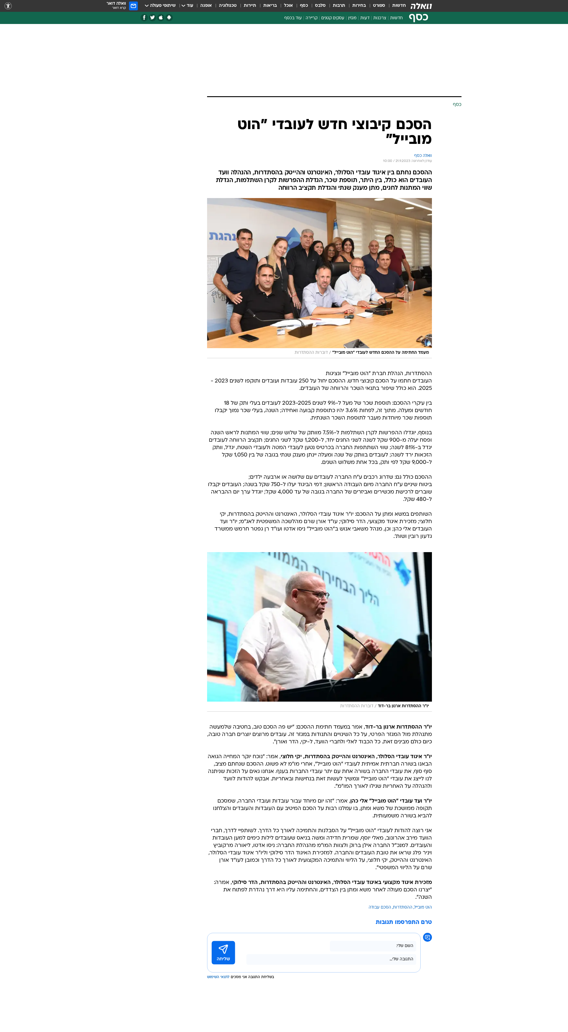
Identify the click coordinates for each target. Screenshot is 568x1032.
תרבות (339, 6)
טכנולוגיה (228, 6)
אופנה (206, 6)
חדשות (399, 6)
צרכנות (379, 18)
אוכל (288, 6)
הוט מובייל (423, 907)
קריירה (311, 18)
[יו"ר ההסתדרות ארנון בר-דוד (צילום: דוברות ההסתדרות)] (319, 632)
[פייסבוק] (144, 17)
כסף (304, 6)
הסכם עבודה (380, 907)
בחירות (359, 6)
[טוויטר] (152, 17)
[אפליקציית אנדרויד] (169, 17)
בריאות (270, 6)
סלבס (320, 6)
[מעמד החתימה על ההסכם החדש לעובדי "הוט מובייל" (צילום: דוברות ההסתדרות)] (319, 278)
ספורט (379, 6)
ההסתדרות (402, 907)
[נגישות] (8, 6)
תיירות (250, 6)
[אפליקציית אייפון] (160, 17)
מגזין (352, 18)
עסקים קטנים (332, 18)
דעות (364, 18)
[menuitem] (395, 6)
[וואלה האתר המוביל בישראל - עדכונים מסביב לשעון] (421, 6)
